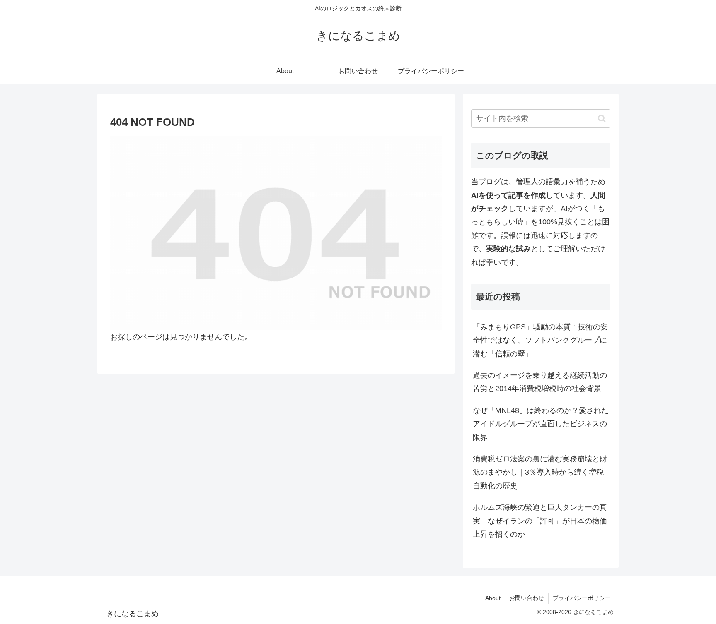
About (493, 598)
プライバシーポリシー (582, 598)
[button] (602, 118)
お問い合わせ (526, 598)
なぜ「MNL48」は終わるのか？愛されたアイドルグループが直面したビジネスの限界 (541, 424)
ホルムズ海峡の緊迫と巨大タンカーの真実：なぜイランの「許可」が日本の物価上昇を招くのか (540, 520)
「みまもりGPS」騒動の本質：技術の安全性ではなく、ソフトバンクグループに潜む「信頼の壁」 (540, 340)
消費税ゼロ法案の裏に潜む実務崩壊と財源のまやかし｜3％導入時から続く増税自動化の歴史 (540, 472)
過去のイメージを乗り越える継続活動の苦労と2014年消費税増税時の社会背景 (540, 382)
